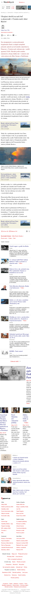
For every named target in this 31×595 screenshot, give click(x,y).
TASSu (28, 97)
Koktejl (11, 322)
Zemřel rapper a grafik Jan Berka (19, 246)
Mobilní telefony (21, 569)
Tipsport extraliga (5, 526)
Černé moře (4, 238)
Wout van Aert (19, 513)
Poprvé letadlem (5, 540)
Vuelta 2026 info (20, 504)
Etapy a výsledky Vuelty (22, 506)
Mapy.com (14, 553)
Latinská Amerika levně (7, 547)
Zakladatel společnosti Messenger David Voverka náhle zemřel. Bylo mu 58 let (19, 336)
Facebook (5, 583)
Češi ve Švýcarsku (5, 545)
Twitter (10, 583)
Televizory (14, 575)
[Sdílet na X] (29, 231)
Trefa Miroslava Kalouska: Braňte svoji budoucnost (19, 287)
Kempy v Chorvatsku (6, 538)
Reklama (16, 583)
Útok (14, 238)
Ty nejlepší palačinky (21, 521)
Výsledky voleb (5, 509)
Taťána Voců (4, 30)
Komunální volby (5, 515)
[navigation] (2, 2)
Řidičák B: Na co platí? (22, 545)
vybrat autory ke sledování (6, 32)
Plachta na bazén (21, 561)
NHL (2, 532)
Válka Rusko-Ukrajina (17, 236)
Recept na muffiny (21, 523)
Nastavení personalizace (20, 586)
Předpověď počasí (22, 553)
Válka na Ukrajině (5, 128)
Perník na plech (20, 532)
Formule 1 (3, 530)
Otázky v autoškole (21, 547)
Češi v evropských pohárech (15, 559)
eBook (4, 35)
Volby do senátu (5, 513)
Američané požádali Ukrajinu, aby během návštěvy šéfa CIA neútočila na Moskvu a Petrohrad (4, 422)
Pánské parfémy (15, 577)
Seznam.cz (21, 2)
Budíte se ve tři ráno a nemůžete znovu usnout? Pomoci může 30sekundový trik (18, 301)
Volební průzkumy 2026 (7, 506)
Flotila (10, 238)
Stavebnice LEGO (6, 572)
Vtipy (10, 265)
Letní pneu (25, 572)
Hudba (10, 248)
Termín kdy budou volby (7, 511)
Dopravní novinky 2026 (22, 543)
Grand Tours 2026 (21, 515)
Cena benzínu (19, 556)
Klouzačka (21, 564)
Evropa (11, 274)
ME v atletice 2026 (6, 528)
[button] (15, 67)
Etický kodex (16, 585)
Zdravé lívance (20, 526)
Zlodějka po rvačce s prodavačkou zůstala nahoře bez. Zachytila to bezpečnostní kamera (19, 318)
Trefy (10, 289)
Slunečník (15, 564)
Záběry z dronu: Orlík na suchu (25, 418)
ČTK (8, 30)
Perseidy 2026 (10, 556)
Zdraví (10, 305)
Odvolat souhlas (9, 586)
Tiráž (25, 583)
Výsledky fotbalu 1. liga (7, 523)
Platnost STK (19, 549)
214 (16, 35)
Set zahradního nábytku (9, 567)
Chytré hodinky (22, 575)
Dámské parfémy (16, 572)
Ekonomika (12, 339)
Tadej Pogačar (20, 511)
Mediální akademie (7, 585)
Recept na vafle (20, 530)
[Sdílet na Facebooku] (27, 231)
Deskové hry (7, 575)
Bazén (13, 561)
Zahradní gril (19, 567)
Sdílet (10, 35)
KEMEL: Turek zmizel (16, 351)
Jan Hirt (18, 509)
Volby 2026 (4, 504)
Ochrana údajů (24, 585)
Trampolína (8, 564)
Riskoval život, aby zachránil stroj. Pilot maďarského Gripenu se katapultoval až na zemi (19, 270)
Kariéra (21, 583)
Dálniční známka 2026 (22, 540)
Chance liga (4, 521)
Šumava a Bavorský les (7, 543)
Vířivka (25, 567)
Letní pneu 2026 (20, 538)
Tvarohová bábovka (21, 528)
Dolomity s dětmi (5, 549)
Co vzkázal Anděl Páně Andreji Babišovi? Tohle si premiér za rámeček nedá (18, 261)
